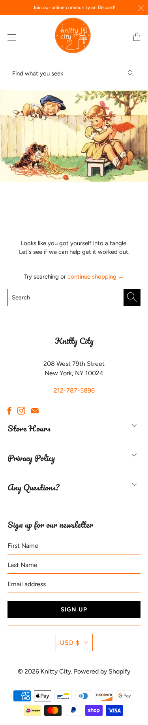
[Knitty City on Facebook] (9, 411)
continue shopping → (95, 276)
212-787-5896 (74, 390)
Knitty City (56, 671)
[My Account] (10, 37)
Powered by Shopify (102, 671)
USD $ (70, 642)
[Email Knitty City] (35, 411)
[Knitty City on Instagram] (21, 411)
